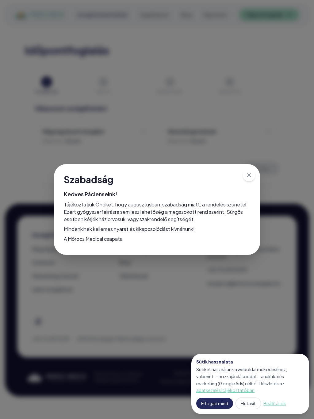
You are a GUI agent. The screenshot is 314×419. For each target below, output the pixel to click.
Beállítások (274, 403)
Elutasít (248, 403)
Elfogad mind (214, 403)
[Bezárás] (249, 175)
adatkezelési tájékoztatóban (225, 390)
